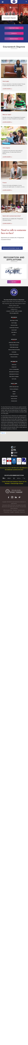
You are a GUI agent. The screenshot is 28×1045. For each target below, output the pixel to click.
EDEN (21, 311)
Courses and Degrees (14, 389)
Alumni (14, 393)
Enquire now (22, 512)
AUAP (13, 311)
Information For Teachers (14, 371)
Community (14, 352)
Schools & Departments (14, 354)
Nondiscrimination (21, 510)
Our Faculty (14, 378)
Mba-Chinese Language (14, 376)
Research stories (14, 356)
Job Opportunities (14, 396)
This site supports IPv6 (14, 313)
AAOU (16, 311)
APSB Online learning (14, 347)
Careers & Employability (14, 369)
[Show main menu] (3, 2)
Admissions (14, 364)
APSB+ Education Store (14, 386)
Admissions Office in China (14, 342)
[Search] (26, 1)
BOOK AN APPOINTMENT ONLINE (11, 248)
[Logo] (14, 2)
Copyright (12, 512)
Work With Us (14, 332)
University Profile (14, 325)
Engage (14, 391)
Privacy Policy (6, 512)
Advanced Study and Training (14, 349)
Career (14, 334)
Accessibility (17, 512)
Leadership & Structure (14, 327)
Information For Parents (14, 374)
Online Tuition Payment (14, 344)
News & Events (14, 398)
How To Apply (14, 322)
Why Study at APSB (14, 320)
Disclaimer (15, 510)
